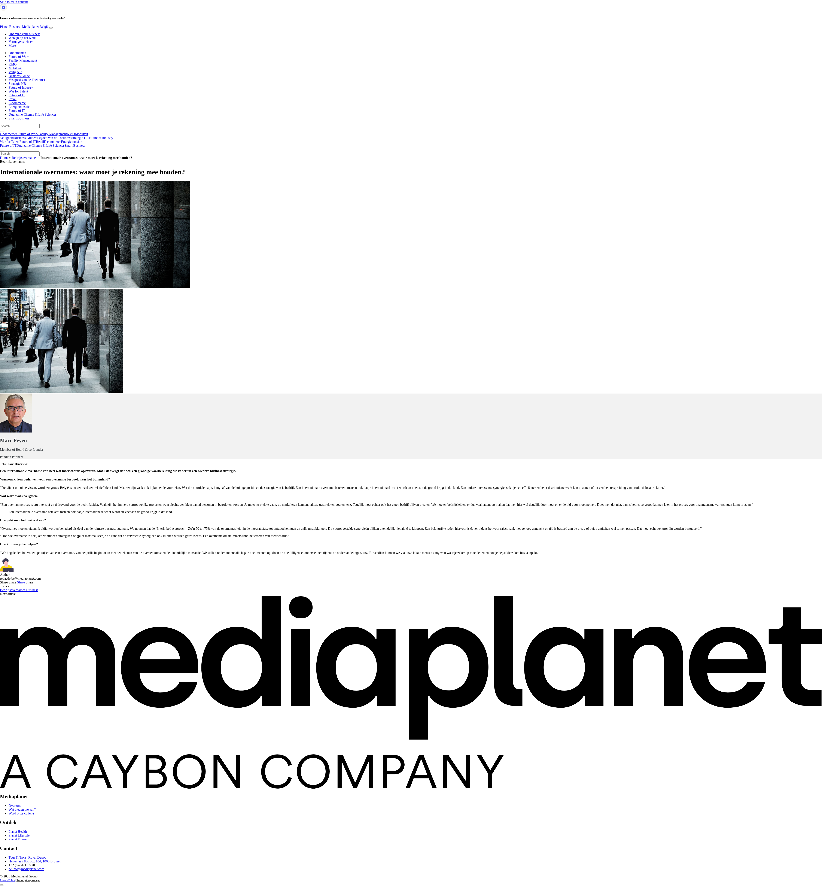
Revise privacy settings (28, 880)
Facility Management (23, 60)
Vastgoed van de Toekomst (27, 80)
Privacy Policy (7, 880)
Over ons (15, 805)
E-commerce (17, 103)
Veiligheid (15, 72)
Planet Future (18, 839)
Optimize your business (24, 34)
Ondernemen (17, 53)
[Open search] (1, 131)
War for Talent (18, 91)
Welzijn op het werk (22, 38)
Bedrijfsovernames (24, 158)
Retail (12, 99)
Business (32, 590)
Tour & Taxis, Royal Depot (27, 857)
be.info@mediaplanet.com (26, 869)
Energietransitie (19, 107)
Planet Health (18, 831)
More (12, 45)
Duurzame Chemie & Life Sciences (33, 114)
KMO (13, 64)
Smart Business (19, 118)
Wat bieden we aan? (22, 809)
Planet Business (24, 26)
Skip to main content (14, 2)
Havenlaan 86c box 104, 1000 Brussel (34, 861)
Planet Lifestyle (19, 835)
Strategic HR (17, 83)
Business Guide (19, 76)
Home (4, 158)
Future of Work (19, 56)
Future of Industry (21, 87)
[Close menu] (1, 150)
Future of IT (17, 95)
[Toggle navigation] (51, 27)
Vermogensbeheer (21, 41)
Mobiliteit (15, 68)
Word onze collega (21, 813)
